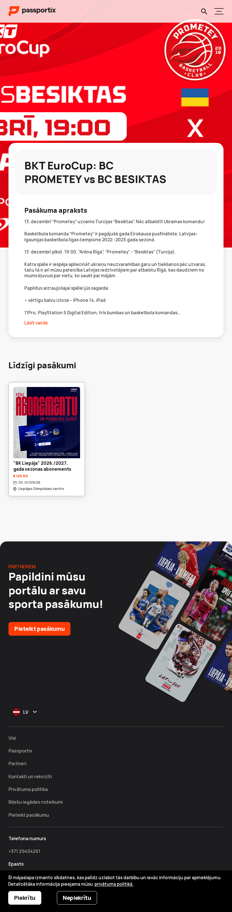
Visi (12, 738)
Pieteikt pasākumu (39, 629)
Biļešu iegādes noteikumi (35, 802)
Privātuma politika (28, 789)
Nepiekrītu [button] (77, 898)
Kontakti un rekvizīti (30, 776)
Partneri (17, 763)
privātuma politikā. (114, 884)
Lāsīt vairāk (36, 323)
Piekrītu (24, 898)
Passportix (20, 751)
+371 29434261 (24, 851)
